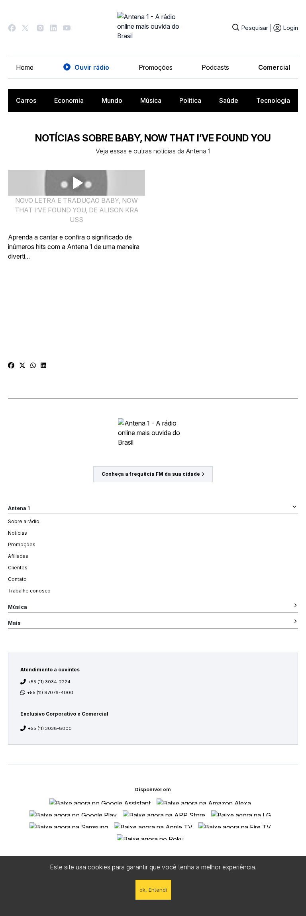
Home (24, 67)
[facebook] (11, 365)
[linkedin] (43, 365)
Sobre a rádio (23, 521)
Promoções (156, 67)
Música (150, 100)
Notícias (17, 533)
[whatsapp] (33, 365)
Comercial (274, 67)
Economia (69, 100)
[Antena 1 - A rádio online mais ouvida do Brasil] (153, 28)
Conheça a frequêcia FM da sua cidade (151, 474)
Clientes (17, 568)
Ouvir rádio (92, 67)
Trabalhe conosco (29, 591)
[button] (12, 28)
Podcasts (215, 67)
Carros (26, 100)
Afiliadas (18, 556)
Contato (17, 579)
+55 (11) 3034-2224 (49, 682)
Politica (190, 100)
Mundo (112, 100)
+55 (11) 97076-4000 (50, 692)
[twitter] (22, 365)
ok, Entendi (153, 890)
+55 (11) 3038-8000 (50, 728)
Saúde (228, 100)
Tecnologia (273, 100)
